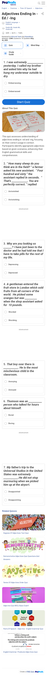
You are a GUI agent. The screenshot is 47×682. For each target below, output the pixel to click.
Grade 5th (16, 27)
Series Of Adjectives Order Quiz (15, 582)
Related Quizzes (9, 511)
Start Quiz (23, 102)
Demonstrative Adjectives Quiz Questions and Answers (21, 557)
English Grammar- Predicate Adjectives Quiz (20, 652)
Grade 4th (9, 27)
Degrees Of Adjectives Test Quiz (16, 533)
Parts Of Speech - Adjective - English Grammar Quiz (23, 629)
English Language (12, 22)
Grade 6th (9, 29)
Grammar (9, 24)
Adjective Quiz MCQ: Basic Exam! (16, 606)
